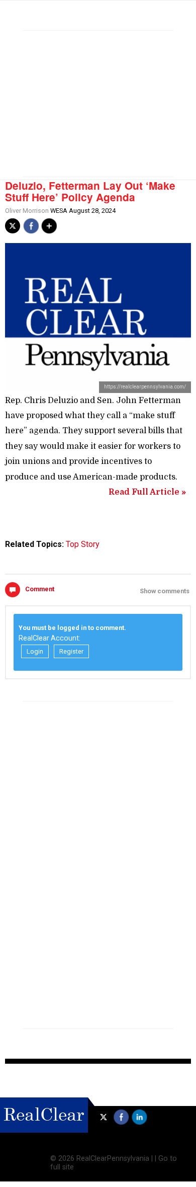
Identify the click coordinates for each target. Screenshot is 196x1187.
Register (71, 651)
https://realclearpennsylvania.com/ (145, 386)
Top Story (83, 544)
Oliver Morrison (27, 210)
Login (35, 651)
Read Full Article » (147, 492)
